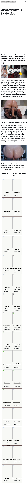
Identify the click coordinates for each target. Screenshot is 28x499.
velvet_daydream (7, 441)
